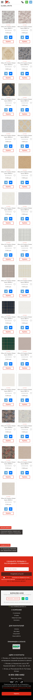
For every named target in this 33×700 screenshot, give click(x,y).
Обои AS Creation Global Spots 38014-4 (8, 136)
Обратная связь (16, 617)
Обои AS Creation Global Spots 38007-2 (25, 64)
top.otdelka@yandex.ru (18, 606)
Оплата (16, 629)
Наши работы (16, 636)
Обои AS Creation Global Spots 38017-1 (25, 318)
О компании (16, 613)
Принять (16, 693)
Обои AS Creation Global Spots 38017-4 (25, 390)
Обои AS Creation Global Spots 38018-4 (25, 426)
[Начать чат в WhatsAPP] (23, 599)
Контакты (16, 620)
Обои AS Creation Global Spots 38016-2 (8, 281)
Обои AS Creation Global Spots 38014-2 (8, 64)
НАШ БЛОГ (16, 633)
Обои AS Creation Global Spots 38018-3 (8, 463)
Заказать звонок (13, 598)
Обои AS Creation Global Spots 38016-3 (25, 281)
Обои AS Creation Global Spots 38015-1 (25, 172)
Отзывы (16, 615)
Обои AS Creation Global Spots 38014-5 (25, 136)
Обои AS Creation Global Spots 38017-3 (8, 390)
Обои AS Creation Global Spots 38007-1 (8, 27)
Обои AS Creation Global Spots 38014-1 (8, 100)
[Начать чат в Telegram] (26, 599)
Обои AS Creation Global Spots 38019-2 (8, 499)
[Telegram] (30, 1)
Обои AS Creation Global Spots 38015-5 (8, 245)
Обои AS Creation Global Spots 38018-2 (8, 426)
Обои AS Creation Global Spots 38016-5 (8, 354)
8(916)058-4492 (17, 593)
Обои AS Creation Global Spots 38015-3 (8, 209)
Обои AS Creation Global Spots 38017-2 (25, 354)
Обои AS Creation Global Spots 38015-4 (25, 209)
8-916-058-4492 (16, 675)
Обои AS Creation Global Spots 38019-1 (25, 463)
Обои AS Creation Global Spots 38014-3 (25, 100)
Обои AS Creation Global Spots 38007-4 (25, 27)
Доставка (16, 631)
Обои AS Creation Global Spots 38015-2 (8, 172)
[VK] (10, 36)
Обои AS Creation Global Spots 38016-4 (8, 318)
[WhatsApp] (26, 1)
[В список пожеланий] (14, 30)
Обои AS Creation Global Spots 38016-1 (25, 245)
